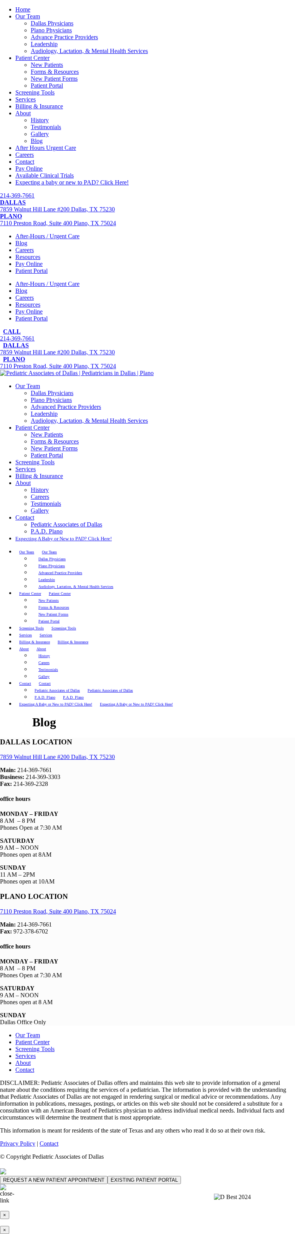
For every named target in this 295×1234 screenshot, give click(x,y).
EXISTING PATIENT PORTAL (144, 1180)
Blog (37, 141)
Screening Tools (35, 92)
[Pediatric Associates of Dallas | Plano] (77, 373)
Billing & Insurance (39, 106)
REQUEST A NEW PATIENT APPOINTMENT (53, 1180)
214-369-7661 (17, 195)
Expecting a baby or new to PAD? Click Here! (72, 182)
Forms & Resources (55, 71)
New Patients (47, 64)
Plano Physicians (51, 30)
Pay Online (29, 168)
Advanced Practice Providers (66, 407)
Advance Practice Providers (64, 37)
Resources (27, 257)
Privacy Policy (17, 1143)
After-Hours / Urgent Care (47, 236)
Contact (24, 161)
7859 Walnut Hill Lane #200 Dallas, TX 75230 (57, 757)
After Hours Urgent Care (45, 147)
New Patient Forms (54, 78)
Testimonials (46, 127)
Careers (24, 154)
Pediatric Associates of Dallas (66, 524)
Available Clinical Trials (44, 175)
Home (22, 9)
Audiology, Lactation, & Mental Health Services (89, 51)
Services (25, 99)
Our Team (27, 16)
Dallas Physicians (52, 23)
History (40, 120)
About (23, 113)
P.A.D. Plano (47, 531)
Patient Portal (47, 85)
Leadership (44, 44)
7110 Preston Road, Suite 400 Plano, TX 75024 (58, 911)
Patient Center (32, 58)
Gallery (40, 134)
